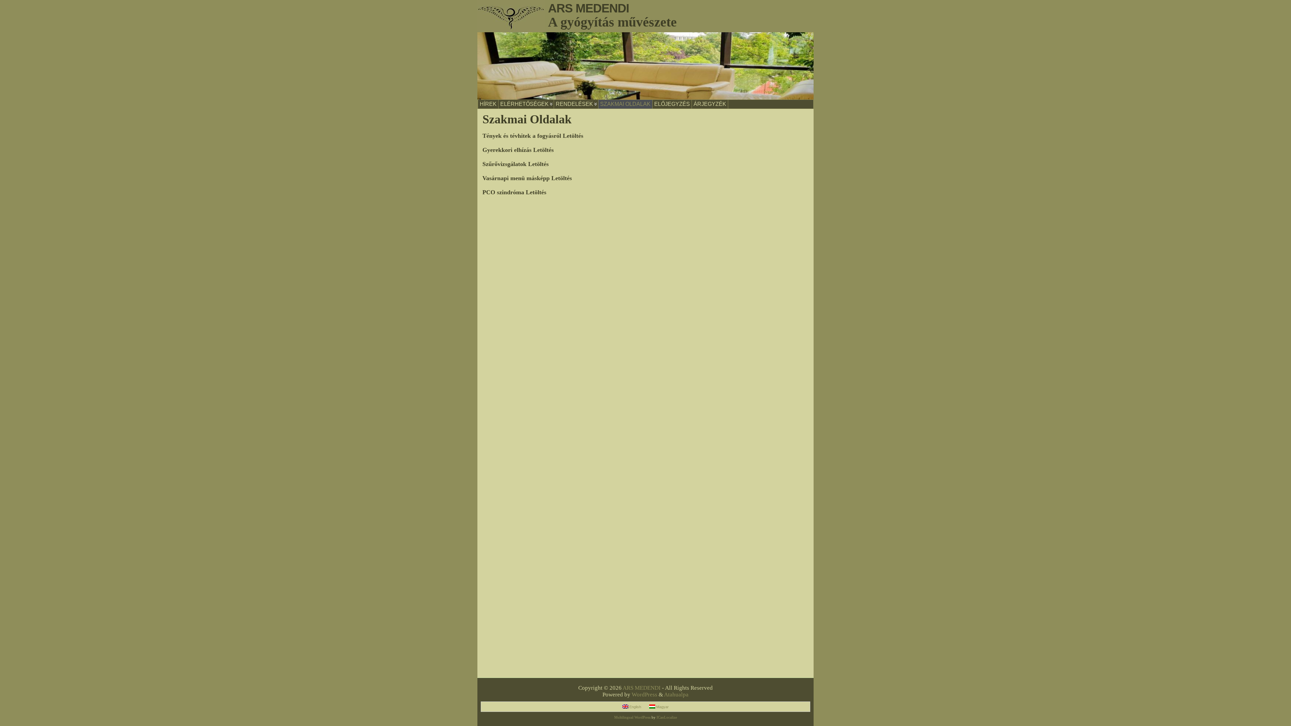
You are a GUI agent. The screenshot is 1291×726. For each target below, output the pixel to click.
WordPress (644, 694)
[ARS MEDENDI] (645, 65)
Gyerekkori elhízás (507, 150)
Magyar (662, 707)
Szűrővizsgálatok (504, 164)
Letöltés (573, 135)
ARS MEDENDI (588, 8)
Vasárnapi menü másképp (516, 178)
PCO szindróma (503, 192)
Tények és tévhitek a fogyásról (521, 135)
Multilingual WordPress (632, 717)
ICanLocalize (667, 717)
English (634, 707)
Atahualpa (676, 694)
